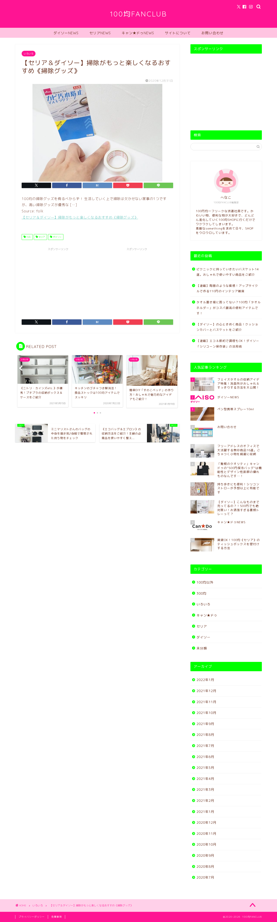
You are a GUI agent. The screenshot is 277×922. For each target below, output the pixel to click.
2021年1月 (205, 811)
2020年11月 (206, 833)
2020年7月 (205, 877)
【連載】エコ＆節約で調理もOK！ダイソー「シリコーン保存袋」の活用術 (227, 343)
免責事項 (56, 917)
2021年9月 (205, 724)
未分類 (201, 648)
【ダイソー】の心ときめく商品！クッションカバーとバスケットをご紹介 (227, 327)
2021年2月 (205, 800)
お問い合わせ (212, 33)
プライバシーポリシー (32, 917)
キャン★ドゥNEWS (138, 33)
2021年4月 (205, 778)
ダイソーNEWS (66, 33)
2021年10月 (206, 712)
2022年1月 (205, 680)
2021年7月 (205, 745)
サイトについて (178, 33)
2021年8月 (205, 734)
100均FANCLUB (138, 13)
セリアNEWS (100, 33)
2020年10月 (206, 844)
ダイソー (56, 236)
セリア (41, 236)
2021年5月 (205, 767)
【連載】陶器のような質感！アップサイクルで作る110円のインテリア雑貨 (227, 288)
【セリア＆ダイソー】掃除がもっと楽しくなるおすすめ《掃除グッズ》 (80, 217)
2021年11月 (206, 702)
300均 (201, 593)
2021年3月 (205, 789)
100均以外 (204, 582)
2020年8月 (205, 866)
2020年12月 (206, 822)
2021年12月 (206, 691)
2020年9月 (205, 855)
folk (28, 236)
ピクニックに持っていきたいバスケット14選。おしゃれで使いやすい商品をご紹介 (227, 272)
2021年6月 (205, 757)
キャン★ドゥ (206, 615)
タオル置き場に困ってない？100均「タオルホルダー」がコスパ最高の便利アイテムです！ (228, 307)
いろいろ (28, 53)
